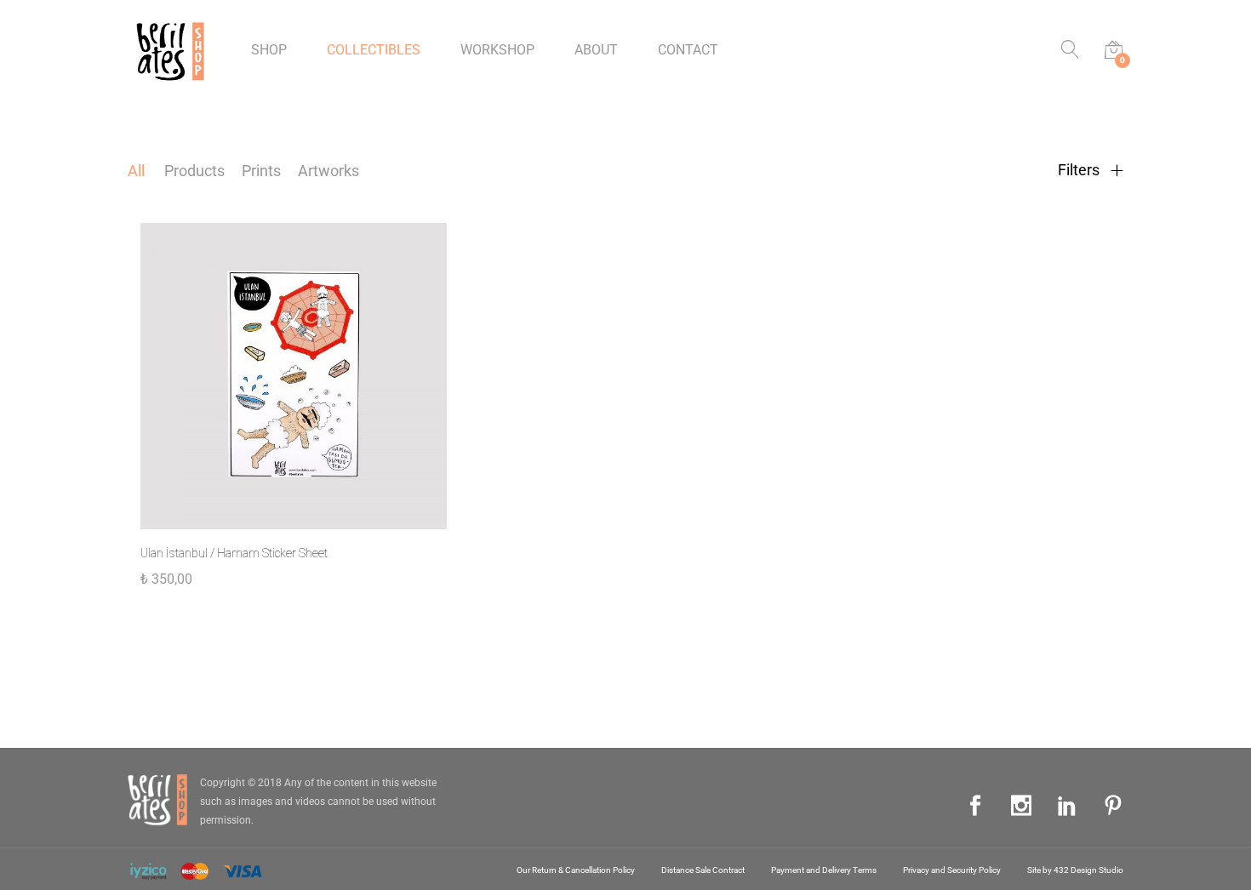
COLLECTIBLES (373, 50)
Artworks (328, 171)
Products (194, 171)
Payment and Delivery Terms (824, 870)
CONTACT (688, 50)
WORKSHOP (497, 50)
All (136, 171)
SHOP (269, 50)
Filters (1080, 170)
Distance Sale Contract (703, 870)
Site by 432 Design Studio (1075, 870)
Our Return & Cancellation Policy (576, 870)
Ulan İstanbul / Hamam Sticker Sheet (234, 553)
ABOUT (596, 50)
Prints (261, 171)
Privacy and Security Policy (952, 870)
